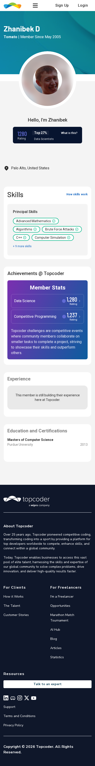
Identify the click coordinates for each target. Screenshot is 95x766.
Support (9, 707)
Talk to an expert (47, 684)
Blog (53, 639)
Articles (56, 648)
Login (83, 5)
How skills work (77, 194)
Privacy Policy (13, 725)
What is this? (69, 133)
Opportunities (60, 606)
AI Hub (55, 629)
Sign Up (62, 5)
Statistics (57, 657)
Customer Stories (16, 615)
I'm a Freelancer (62, 596)
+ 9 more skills (22, 246)
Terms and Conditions (19, 716)
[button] (35, 5)
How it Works (13, 596)
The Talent (11, 606)
